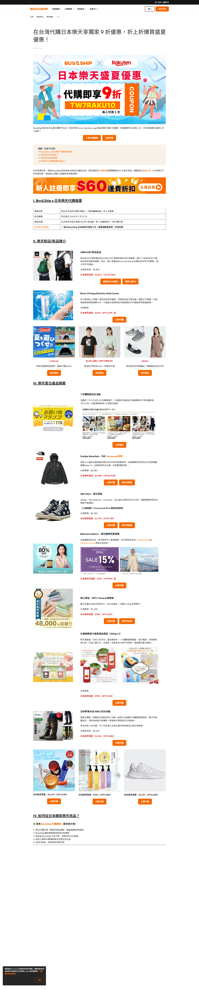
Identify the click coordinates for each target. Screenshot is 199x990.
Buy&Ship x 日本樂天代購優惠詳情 (56, 151)
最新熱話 (40, 17)
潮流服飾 (50, 17)
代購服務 (103, 170)
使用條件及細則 (41, 227)
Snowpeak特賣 (115, 456)
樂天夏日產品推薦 (49, 158)
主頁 (32, 17)
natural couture (87, 543)
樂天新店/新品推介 (49, 155)
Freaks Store (143, 540)
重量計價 (146, 170)
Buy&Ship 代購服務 (51, 823)
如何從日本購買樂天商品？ (53, 161)
